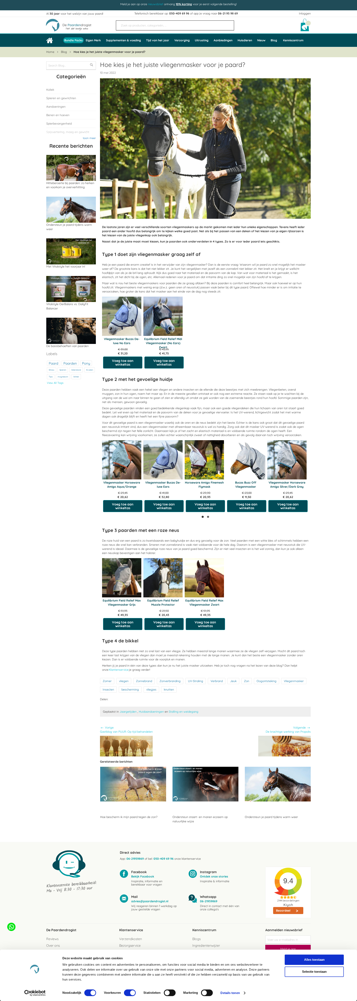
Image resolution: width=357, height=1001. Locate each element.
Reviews (52, 939)
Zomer (107, 681)
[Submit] (229, 23)
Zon (246, 681)
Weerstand (76, 370)
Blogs (196, 939)
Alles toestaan (314, 959)
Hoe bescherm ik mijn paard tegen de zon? (128, 817)
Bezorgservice (130, 945)
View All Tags (55, 382)
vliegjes (151, 689)
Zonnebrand (144, 681)
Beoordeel (283, 910)
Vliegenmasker (294, 681)
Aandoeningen (55, 106)
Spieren (63, 370)
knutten (169, 689)
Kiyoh (288, 905)
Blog (64, 52)
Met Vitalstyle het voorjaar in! (65, 266)
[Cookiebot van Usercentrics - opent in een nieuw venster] (35, 993)
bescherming (130, 689)
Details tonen (230, 993)
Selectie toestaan (314, 971)
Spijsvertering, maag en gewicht (67, 132)
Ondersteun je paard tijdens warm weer (271, 817)
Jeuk (233, 681)
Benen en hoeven (57, 115)
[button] (202, 517)
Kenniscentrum (293, 40)
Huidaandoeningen (151, 711)
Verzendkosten (130, 939)
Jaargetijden (128, 711)
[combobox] (175, 25)
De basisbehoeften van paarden (67, 346)
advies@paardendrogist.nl (149, 901)
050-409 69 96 (179, 13)
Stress (51, 370)
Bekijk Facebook (142, 876)
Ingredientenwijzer (206, 945)
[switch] (130, 993)
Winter (76, 377)
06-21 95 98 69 (228, 13)
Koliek (50, 90)
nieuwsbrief (155, 4)
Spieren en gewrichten (61, 98)
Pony (86, 363)
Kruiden (89, 370)
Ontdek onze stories (214, 876)
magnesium (63, 377)
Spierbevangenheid (59, 123)
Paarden (70, 363)
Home (50, 52)
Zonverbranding (170, 681)
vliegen (124, 681)
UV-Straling (195, 681)
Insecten (108, 689)
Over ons (53, 945)
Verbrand (217, 681)
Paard (53, 363)
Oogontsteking (266, 681)
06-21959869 (135, 858)
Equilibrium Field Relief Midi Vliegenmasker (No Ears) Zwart (163, 343)
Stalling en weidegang (183, 711)
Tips (50, 377)
